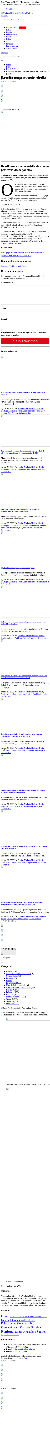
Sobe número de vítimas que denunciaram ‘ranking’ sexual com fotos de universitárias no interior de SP (24, 677)
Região (9, 32)
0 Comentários (25, 256)
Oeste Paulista (40, 862)
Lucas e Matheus (34, 528)
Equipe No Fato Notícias (14, 252)
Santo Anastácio (16, 27)
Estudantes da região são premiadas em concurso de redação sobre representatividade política (23, 791)
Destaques (5, 411)
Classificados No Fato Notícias (18, 973)
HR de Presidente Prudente (17, 919)
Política (9, 39)
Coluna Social (12, 976)
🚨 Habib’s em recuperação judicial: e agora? (17, 568)
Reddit (24, 266)
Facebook (5, 266)
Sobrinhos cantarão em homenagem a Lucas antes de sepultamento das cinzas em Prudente (20, 510)
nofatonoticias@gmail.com (24, 1349)
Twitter (12, 266)
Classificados (11, 48)
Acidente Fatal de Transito (25, 638)
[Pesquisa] (2, 23)
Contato (9, 9)
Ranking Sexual (39, 694)
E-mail (18, 266)
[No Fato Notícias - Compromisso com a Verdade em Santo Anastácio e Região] (17, 13)
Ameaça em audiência (34, 469)
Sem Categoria (12, 1001)
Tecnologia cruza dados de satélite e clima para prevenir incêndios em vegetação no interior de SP (21, 735)
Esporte (9, 980)
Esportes (9, 44)
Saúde (8, 41)
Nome (4, 308)
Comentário (7, 283)
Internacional (11, 34)
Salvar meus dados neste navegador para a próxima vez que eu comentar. (23, 333)
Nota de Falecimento (30, 525)
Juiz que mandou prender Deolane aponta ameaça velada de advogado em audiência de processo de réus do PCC (22, 452)
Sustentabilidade (12, 1004)
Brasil (8, 37)
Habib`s (45, 582)
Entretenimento (12, 46)
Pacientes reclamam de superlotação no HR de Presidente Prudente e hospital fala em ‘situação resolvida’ (21, 903)
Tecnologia (38, 750)
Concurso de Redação (32, 806)
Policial (9, 30)
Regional (39, 411)
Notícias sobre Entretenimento (22, 411)
